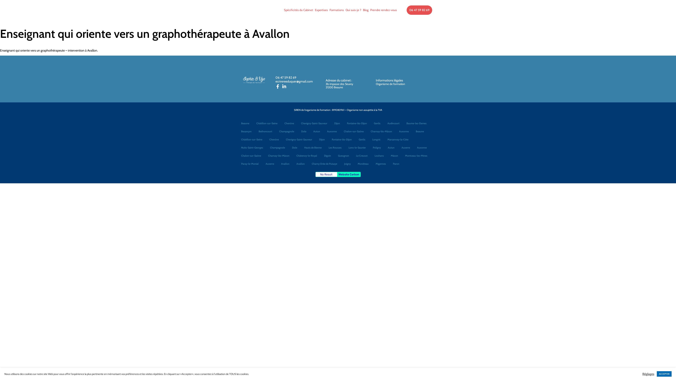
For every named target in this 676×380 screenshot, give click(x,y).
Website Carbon (348, 174)
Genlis (377, 123)
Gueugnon (343, 155)
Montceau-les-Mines (416, 155)
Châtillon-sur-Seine (266, 123)
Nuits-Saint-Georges (252, 147)
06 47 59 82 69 (286, 78)
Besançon (246, 131)
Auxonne (332, 131)
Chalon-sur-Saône (354, 131)
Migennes (381, 163)
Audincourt (393, 123)
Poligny (377, 147)
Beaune (245, 123)
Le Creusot (362, 155)
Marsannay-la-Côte (397, 139)
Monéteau (363, 163)
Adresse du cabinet (338, 80)
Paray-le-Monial (250, 163)
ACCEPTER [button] (664, 373)
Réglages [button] (648, 374)
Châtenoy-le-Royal (306, 155)
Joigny (347, 163)
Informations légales (389, 80)
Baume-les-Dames (416, 123)
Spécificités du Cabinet (298, 10)
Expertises (321, 10)
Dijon (337, 123)
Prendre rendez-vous (383, 10)
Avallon (285, 163)
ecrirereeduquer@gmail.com (294, 81)
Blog (365, 10)
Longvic (376, 139)
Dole (303, 131)
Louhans (379, 155)
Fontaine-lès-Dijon (357, 123)
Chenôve (289, 123)
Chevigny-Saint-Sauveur (314, 123)
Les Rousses (335, 147)
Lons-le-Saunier (357, 147)
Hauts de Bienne (313, 147)
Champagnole (286, 131)
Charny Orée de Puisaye (324, 163)
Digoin (327, 155)
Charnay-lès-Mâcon (381, 131)
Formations (337, 10)
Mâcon (394, 155)
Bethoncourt (265, 131)
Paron (396, 163)
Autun (316, 131)
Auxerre (406, 147)
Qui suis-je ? (353, 10)
